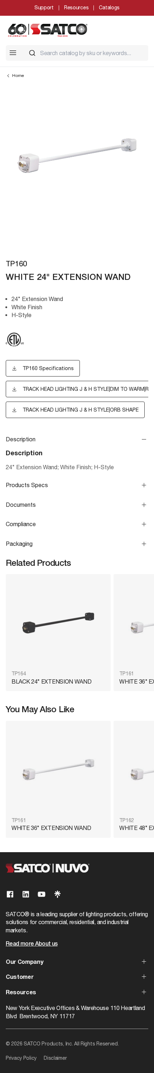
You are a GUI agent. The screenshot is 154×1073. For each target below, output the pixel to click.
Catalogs (109, 7)
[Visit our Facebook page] (10, 894)
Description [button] (20, 439)
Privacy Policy (21, 1058)
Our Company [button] (24, 962)
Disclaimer (55, 1058)
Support (44, 7)
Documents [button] (21, 504)
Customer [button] (19, 977)
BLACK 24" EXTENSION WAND (51, 681)
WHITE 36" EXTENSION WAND (51, 828)
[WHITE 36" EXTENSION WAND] (58, 770)
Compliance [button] (21, 524)
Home (18, 75)
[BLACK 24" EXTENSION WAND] (58, 623)
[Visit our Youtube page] (41, 894)
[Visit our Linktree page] (57, 894)
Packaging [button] (19, 543)
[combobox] (85, 53)
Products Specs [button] (27, 485)
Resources (76, 7)
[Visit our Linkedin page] (25, 894)
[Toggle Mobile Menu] (13, 52)
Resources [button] (21, 992)
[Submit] (32, 53)
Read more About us (31, 944)
